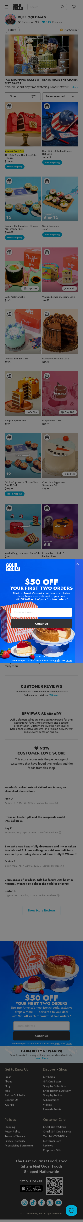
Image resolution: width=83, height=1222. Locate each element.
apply (57, 660)
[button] (41, 611)
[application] (71, 1210)
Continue (41, 623)
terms (69, 660)
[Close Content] (78, 564)
